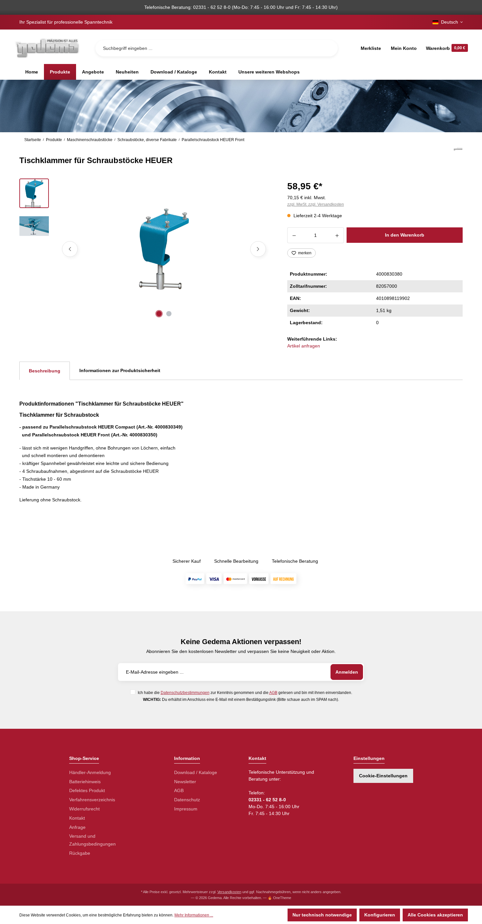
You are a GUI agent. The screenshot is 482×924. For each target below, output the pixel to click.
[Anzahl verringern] (294, 235)
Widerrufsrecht (84, 808)
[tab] (44, 371)
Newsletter (185, 781)
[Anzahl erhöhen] (337, 235)
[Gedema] (458, 156)
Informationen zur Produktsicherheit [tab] (119, 370)
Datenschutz (187, 799)
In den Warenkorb (404, 235)
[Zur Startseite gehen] (47, 48)
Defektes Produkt (87, 790)
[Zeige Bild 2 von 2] (168, 313)
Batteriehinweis (85, 781)
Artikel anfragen (303, 345)
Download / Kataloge (195, 772)
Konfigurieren (379, 914)
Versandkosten (229, 892)
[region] (145, 249)
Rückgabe (79, 853)
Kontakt (77, 818)
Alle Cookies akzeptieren (435, 914)
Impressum (185, 808)
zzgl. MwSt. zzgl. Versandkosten (315, 204)
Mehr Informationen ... (193, 915)
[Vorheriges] (70, 249)
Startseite (32, 139)
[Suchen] (327, 48)
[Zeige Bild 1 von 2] (159, 313)
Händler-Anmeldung (90, 772)
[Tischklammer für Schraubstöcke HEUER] (164, 249)
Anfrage (77, 827)
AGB (273, 692)
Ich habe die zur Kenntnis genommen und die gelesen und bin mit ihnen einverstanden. (245, 692)
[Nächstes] (258, 249)
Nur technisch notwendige (322, 914)
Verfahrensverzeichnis (92, 799)
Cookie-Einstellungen (383, 775)
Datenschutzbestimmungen (185, 692)
